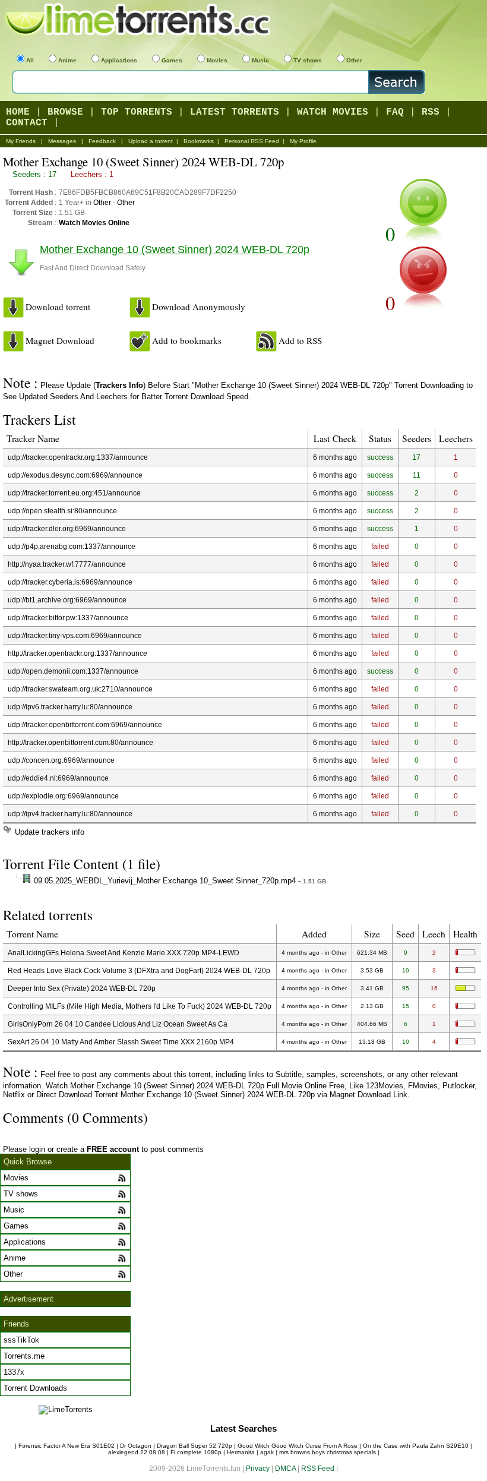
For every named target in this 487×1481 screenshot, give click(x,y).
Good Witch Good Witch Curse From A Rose (298, 1445)
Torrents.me (24, 1355)
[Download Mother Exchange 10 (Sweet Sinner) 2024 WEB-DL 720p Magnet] (13, 341)
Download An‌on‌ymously (198, 306)
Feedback (102, 141)
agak (267, 1452)
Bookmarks (199, 141)
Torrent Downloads (35, 1388)
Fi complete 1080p (196, 1452)
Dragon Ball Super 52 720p (194, 1445)
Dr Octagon (135, 1445)
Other (354, 60)
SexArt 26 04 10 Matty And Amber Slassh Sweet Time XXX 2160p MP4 (121, 1042)
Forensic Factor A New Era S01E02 (66, 1445)
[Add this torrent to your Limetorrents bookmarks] (139, 341)
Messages (62, 141)
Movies (217, 60)
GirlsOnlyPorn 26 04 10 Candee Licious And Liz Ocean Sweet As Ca (117, 1024)
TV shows (307, 60)
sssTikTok (21, 1339)
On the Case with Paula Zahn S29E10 (416, 1445)
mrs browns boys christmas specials (327, 1452)
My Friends (21, 141)
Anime (67, 60)
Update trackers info (49, 832)
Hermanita (241, 1452)
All (30, 60)
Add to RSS (300, 340)
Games (172, 60)
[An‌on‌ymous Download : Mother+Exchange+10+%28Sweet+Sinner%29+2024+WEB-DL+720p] (139, 307)
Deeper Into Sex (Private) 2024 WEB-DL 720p (82, 988)
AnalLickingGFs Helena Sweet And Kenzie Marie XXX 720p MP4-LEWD (123, 952)
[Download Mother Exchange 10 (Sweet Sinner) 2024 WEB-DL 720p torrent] (13, 307)
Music (260, 60)
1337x (14, 1372)
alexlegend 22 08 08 (136, 1452)
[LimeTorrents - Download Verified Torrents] (139, 20)
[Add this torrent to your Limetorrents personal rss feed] (266, 341)
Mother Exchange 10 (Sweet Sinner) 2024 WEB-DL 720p (174, 249)
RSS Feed (317, 1468)
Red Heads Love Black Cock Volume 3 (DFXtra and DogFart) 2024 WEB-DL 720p (139, 970)
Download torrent (58, 306)
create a (97, 1149)
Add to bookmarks (187, 340)
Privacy (258, 1468)
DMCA (285, 1468)
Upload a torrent (150, 141)
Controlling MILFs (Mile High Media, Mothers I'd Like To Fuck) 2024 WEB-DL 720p (139, 1006)
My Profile (303, 141)
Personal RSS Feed (251, 141)
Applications (119, 60)
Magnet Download (60, 340)
